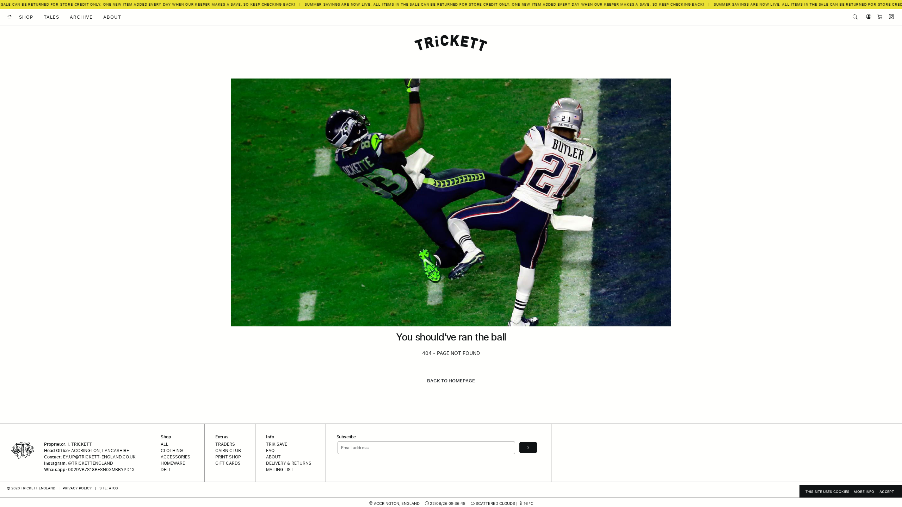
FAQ (270, 450)
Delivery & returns (288, 463)
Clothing (172, 450)
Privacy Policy (77, 488)
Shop (26, 17)
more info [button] (864, 491)
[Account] (867, 17)
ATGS (113, 488)
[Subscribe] (528, 447)
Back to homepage (451, 380)
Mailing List (280, 469)
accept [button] (886, 491)
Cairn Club (228, 450)
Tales (51, 17)
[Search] (855, 16)
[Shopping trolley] (878, 17)
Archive (81, 17)
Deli (165, 469)
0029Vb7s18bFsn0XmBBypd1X (101, 469)
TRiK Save (276, 444)
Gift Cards (228, 463)
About (112, 17)
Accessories (175, 457)
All (164, 444)
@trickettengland (90, 463)
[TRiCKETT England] (451, 43)
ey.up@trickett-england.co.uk (99, 457)
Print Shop (228, 457)
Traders (225, 444)
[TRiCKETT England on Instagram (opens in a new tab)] (889, 17)
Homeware (173, 463)
